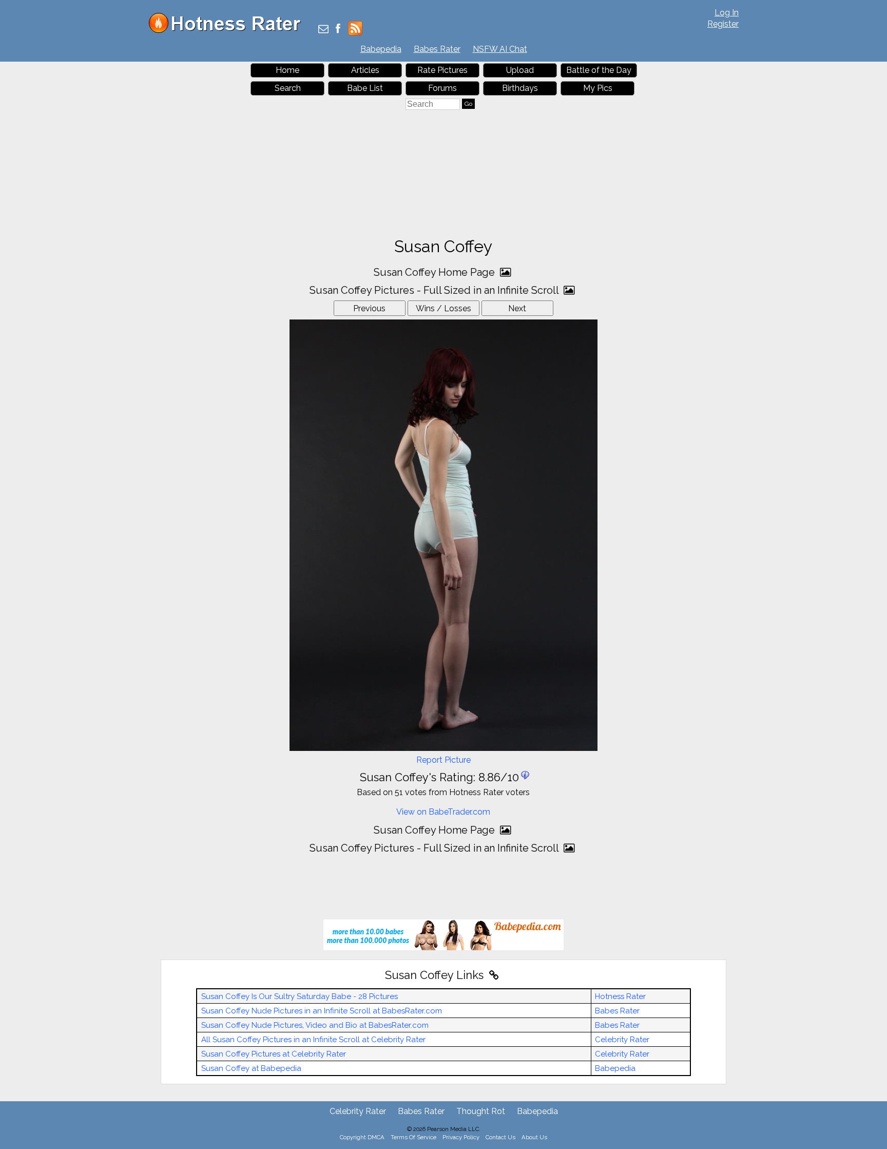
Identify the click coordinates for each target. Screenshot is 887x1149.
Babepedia (380, 49)
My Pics (597, 88)
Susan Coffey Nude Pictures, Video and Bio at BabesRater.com (315, 1025)
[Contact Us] (323, 29)
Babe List (365, 88)
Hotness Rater (620, 996)
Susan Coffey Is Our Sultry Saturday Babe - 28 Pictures (299, 996)
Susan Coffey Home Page (435, 272)
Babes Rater (437, 49)
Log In (727, 12)
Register (723, 24)
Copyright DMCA (362, 1137)
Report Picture (443, 760)
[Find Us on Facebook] (338, 29)
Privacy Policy (460, 1137)
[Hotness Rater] (228, 30)
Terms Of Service (413, 1137)
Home (287, 70)
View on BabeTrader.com (443, 812)
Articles (365, 70)
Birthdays (520, 88)
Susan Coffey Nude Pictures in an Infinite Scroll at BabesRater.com (321, 1010)
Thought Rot (480, 1111)
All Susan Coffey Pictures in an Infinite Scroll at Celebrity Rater (313, 1039)
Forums (442, 88)
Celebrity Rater (622, 1039)
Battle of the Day (598, 70)
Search (288, 88)
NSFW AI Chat (500, 49)
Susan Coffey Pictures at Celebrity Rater (273, 1054)
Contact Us (500, 1137)
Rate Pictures (442, 70)
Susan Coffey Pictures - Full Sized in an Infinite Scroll (435, 290)
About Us (534, 1137)
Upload (520, 70)
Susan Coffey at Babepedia (251, 1068)
